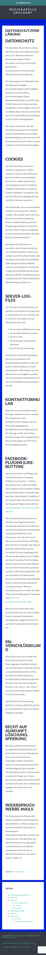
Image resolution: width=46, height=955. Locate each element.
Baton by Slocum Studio (9, 937)
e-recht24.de (18, 871)
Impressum (14, 916)
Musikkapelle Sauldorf (23, 11)
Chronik (18, 906)
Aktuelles (14, 898)
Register (18, 908)
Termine (13, 913)
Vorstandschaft (21, 903)
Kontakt (18, 919)
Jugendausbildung (17, 911)
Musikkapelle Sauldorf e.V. (20, 895)
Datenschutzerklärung (24, 921)
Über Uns (13, 900)
